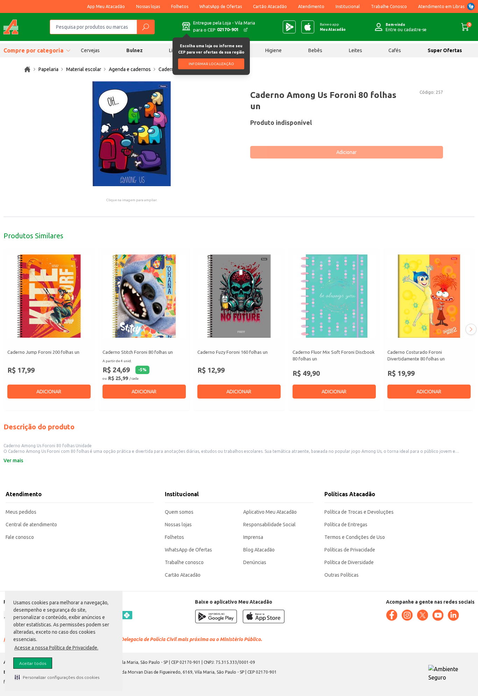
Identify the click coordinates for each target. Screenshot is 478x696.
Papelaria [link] (48, 69)
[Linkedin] (453, 615)
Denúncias (254, 562)
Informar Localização (211, 64)
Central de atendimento (31, 524)
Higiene (273, 50)
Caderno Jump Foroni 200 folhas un (43, 352)
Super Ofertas (445, 50)
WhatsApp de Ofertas (220, 6)
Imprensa (253, 537)
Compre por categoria (33, 50)
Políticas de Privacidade (349, 550)
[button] (57, 677)
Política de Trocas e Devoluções (359, 512)
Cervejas (90, 50)
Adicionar (346, 152)
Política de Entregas (345, 524)
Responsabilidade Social (269, 524)
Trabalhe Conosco (389, 6)
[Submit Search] (145, 27)
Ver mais (13, 460)
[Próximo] (471, 329)
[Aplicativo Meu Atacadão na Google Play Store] (289, 27)
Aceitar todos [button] (32, 663)
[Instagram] (407, 615)
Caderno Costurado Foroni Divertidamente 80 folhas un (416, 355)
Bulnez (134, 50)
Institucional (348, 6)
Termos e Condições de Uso (354, 537)
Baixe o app (333, 26)
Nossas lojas (148, 6)
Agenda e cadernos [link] (130, 69)
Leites (355, 50)
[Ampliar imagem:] (131, 133)
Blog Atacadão (259, 550)
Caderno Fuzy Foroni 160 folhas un (232, 352)
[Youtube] (437, 615)
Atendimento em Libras (441, 6)
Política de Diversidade (349, 562)
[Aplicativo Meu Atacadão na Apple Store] (307, 27)
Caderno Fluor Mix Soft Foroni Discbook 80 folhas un (334, 355)
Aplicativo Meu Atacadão (270, 512)
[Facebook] (391, 615)
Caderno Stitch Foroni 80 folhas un (138, 352)
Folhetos (179, 6)
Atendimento (311, 6)
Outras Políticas (341, 575)
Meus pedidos (21, 512)
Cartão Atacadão (270, 6)
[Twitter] (422, 615)
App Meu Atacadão (106, 6)
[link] (27, 69)
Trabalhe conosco (184, 562)
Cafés (394, 50)
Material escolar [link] (83, 69)
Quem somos (179, 512)
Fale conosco (20, 537)
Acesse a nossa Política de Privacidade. (56, 648)
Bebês (315, 50)
